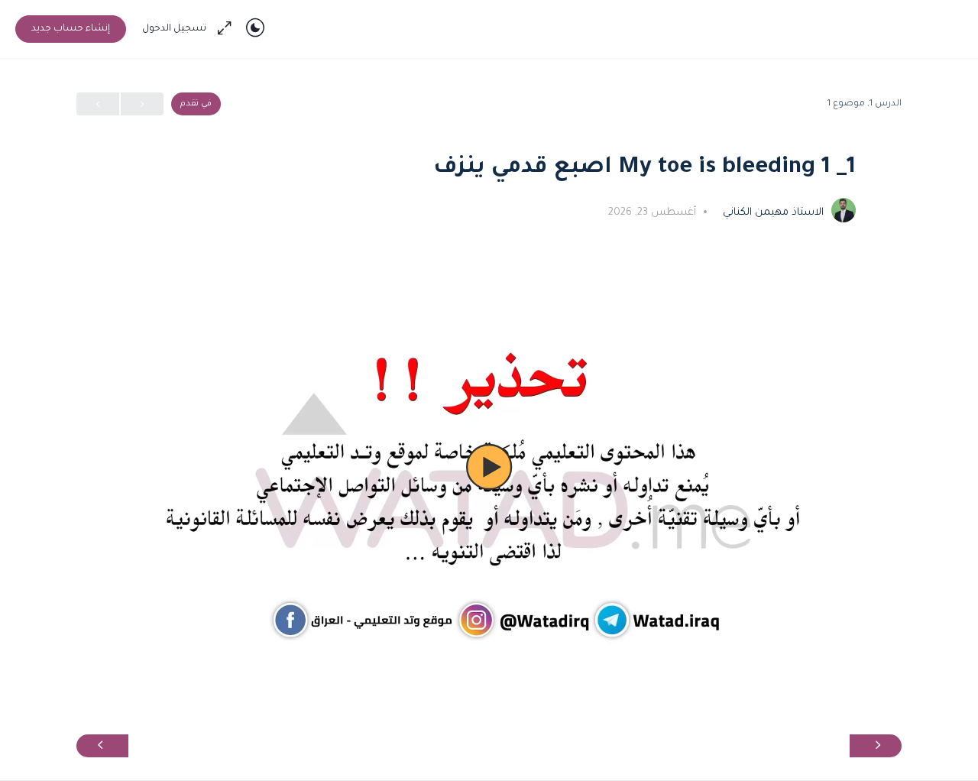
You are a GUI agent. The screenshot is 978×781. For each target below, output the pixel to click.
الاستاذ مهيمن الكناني (772, 213)
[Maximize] (227, 29)
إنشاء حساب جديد (70, 29)
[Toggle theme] (255, 29)
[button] (489, 467)
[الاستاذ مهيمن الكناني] (843, 212)
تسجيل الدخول (174, 29)
